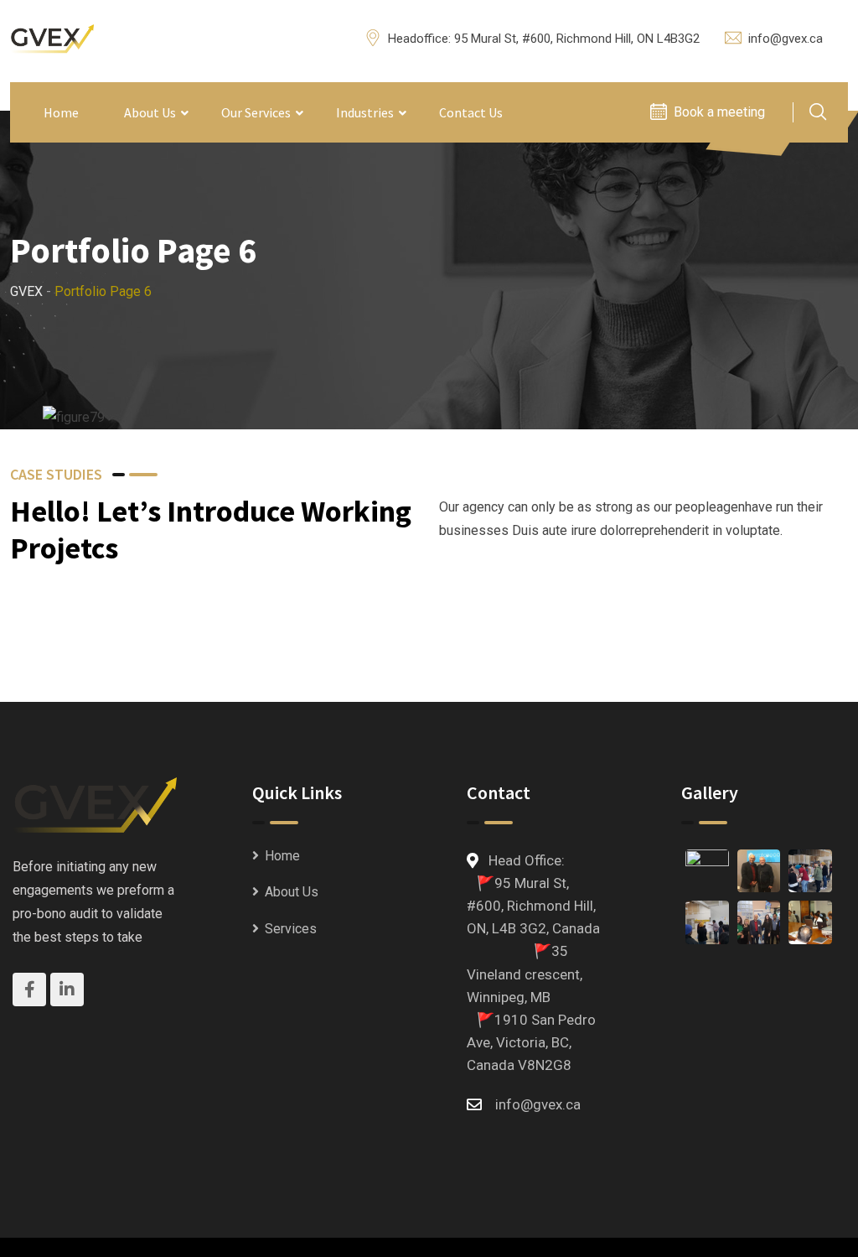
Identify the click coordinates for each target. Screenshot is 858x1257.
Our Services (256, 112)
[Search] (817, 114)
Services (291, 929)
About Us (150, 112)
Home (61, 112)
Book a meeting (719, 112)
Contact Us (471, 112)
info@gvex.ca (785, 38)
